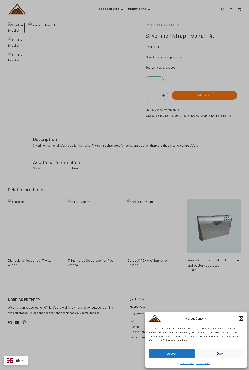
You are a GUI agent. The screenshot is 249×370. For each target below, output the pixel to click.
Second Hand (138, 332)
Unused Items (138, 337)
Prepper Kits (109, 9)
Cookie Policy (187, 362)
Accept (171, 353)
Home (149, 24)
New (192, 115)
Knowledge (137, 9)
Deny (220, 353)
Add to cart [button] (75, 274)
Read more (15, 274)
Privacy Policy (203, 362)
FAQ (132, 321)
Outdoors (202, 115)
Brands (160, 24)
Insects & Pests (179, 115)
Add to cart (204, 95)
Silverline (174, 24)
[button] (241, 318)
